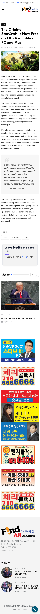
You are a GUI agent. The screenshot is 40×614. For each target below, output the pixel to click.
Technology (15, 237)
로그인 (24, 257)
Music (5, 237)
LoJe (24, 609)
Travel (26, 237)
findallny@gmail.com (27, 3)
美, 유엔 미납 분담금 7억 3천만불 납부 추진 (18, 319)
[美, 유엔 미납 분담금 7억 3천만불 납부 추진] (6, 572)
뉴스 (2, 314)
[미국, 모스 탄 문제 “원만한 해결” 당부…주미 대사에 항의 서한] (6, 586)
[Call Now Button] (35, 609)
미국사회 (8, 314)
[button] (32, 275)
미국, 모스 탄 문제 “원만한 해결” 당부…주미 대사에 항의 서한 (26, 588)
